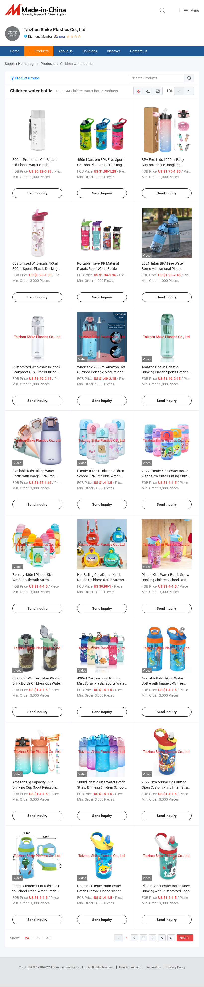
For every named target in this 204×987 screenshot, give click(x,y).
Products (41, 51)
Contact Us (138, 51)
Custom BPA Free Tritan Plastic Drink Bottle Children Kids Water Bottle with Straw (36, 683)
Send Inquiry (37, 193)
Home (14, 51)
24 (27, 938)
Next (183, 937)
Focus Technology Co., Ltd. (69, 967)
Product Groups (27, 78)
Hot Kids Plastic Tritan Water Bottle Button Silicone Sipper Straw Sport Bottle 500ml (99, 891)
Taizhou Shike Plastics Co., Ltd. (55, 29)
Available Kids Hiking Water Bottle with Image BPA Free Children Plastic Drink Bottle (33, 476)
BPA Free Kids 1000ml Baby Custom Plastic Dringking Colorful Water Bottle (163, 164)
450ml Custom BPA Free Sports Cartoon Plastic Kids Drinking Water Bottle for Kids (101, 164)
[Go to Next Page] (189, 91)
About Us (65, 51)
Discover (113, 51)
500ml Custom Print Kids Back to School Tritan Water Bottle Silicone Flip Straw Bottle (35, 891)
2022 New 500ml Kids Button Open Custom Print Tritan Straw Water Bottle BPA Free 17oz (166, 787)
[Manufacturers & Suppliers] (36, 10)
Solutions (90, 51)
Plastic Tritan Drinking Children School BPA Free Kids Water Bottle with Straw (100, 476)
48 (48, 938)
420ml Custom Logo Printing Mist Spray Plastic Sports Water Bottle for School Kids (101, 683)
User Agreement (130, 967)
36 (38, 938)
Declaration (153, 967)
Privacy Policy (175, 967)
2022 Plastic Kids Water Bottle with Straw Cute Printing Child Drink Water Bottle (165, 476)
